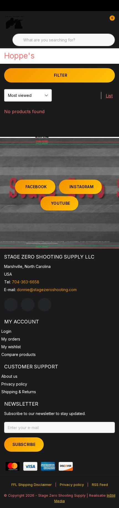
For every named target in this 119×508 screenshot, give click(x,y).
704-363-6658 (25, 282)
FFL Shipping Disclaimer (31, 485)
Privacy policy (72, 485)
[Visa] (30, 466)
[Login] (88, 22)
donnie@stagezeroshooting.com (47, 289)
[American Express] (48, 466)
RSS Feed (100, 485)
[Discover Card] (66, 466)
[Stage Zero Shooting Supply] (14, 22)
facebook (36, 186)
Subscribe (23, 444)
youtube (60, 203)
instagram (81, 186)
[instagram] (27, 304)
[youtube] (44, 304)
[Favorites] (99, 22)
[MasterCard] (13, 466)
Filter (60, 75)
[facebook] (10, 304)
